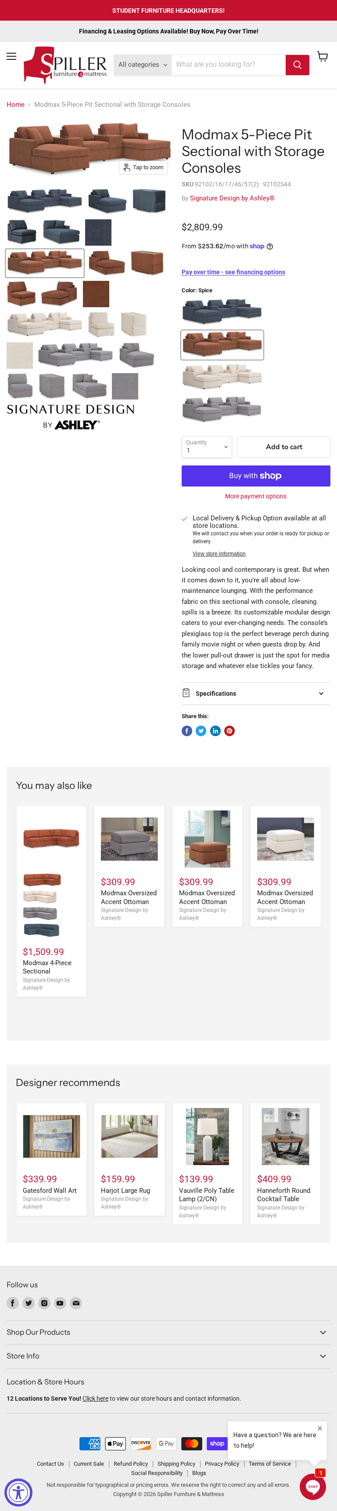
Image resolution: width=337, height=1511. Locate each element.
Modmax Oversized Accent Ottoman (129, 897)
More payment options (256, 496)
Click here (95, 1398)
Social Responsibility (157, 1473)
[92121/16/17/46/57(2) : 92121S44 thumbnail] (45, 202)
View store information (219, 554)
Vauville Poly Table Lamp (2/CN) (206, 1195)
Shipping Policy (176, 1463)
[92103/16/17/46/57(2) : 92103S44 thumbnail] (45, 325)
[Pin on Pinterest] (229, 731)
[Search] (297, 65)
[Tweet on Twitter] (201, 731)
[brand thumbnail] (71, 417)
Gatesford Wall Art (50, 1191)
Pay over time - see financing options (233, 272)
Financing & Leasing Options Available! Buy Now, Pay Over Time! (168, 31)
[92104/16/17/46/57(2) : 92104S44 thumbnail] (75, 355)
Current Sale (89, 1463)
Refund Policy (131, 1463)
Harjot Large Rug (125, 1191)
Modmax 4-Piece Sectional (47, 967)
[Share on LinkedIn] (215, 731)
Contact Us (50, 1463)
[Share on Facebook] (187, 731)
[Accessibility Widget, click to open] (18, 1492)
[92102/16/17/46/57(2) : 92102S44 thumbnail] (45, 263)
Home (16, 105)
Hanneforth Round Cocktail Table (283, 1195)
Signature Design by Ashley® (232, 198)
